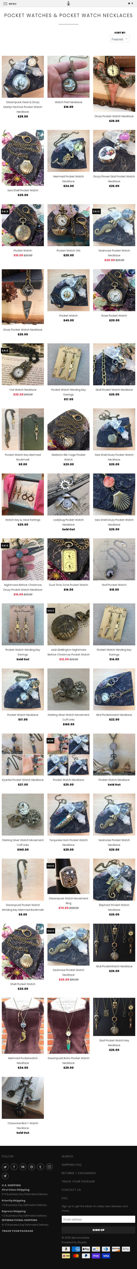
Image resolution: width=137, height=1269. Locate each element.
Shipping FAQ (72, 1165)
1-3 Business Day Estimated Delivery (24, 1205)
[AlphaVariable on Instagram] (50, 1166)
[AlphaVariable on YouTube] (23, 1166)
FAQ (65, 1198)
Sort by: (120, 32)
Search (67, 1156)
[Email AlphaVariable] (6, 1175)
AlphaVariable (80, 1237)
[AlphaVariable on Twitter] (6, 1166)
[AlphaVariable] (68, 3)
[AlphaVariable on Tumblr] (41, 1166)
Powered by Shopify (74, 1242)
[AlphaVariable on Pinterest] (32, 1166)
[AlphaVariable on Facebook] (15, 1166)
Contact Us (71, 1190)
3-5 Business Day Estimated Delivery (25, 1194)
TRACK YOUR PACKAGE (78, 1181)
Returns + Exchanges (79, 1173)
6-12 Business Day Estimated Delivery (25, 1225)
